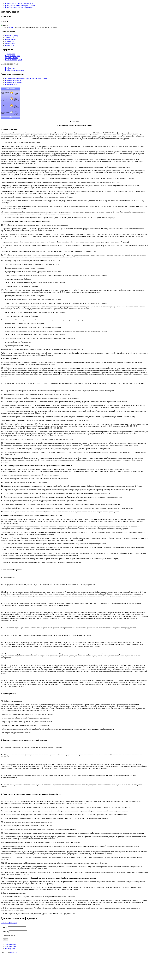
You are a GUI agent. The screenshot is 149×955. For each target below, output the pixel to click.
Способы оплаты (11, 58)
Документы (9, 37)
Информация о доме (12, 56)
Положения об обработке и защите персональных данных (26, 78)
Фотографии (10, 43)
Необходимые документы (14, 70)
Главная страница (11, 35)
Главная (11, 27)
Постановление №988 (13, 82)
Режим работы (10, 39)
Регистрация (10, 948)
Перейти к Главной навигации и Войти (20, 5)
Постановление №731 (13, 80)
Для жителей (10, 54)
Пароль (5, 931)
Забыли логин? (10, 947)
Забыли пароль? (11, 945)
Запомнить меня (9, 936)
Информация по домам (13, 60)
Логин (5, 927)
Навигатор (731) (11, 84)
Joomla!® (13, 952)
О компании (9, 41)
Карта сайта (9, 45)
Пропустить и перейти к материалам (19, 3)
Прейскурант (10, 68)
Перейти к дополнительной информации (20, 7)
